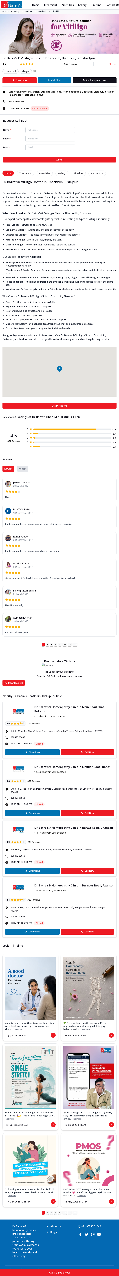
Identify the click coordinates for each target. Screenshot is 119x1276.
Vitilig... (17, 11)
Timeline (96, 5)
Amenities (68, 5)
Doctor (5, 11)
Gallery (82, 5)
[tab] (8, 173)
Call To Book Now (59, 1272)
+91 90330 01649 (91, 1226)
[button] (59, 369)
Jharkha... (29, 11)
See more (17, 1029)
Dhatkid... (56, 11)
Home (35, 5)
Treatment (50, 5)
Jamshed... (42, 11)
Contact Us (112, 5)
